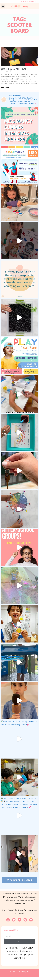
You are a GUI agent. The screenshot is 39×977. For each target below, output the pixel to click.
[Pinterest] (25, 920)
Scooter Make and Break (14, 69)
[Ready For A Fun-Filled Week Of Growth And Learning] (19, 355)
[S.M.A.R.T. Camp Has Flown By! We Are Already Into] (19, 700)
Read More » (5, 87)
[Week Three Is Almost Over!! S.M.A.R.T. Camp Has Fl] (19, 662)
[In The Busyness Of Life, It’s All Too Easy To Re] (19, 279)
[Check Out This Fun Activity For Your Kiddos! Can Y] (19, 432)
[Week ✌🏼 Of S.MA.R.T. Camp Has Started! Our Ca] (19, 777)
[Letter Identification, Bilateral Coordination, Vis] (19, 509)
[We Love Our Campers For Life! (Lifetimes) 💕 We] (19, 585)
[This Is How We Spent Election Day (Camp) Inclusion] (19, 240)
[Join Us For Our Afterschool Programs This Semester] (19, 547)
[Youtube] (31, 920)
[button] (3, 6)
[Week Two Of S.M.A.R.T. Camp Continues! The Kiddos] (19, 738)
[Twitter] (19, 920)
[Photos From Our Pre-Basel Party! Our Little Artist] (19, 202)
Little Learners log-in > (29, 1)
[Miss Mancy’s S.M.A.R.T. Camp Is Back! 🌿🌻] (19, 164)
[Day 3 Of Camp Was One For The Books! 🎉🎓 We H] (19, 815)
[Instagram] (8, 920)
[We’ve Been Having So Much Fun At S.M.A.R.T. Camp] (19, 853)
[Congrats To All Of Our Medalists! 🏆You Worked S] (19, 624)
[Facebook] (13, 920)
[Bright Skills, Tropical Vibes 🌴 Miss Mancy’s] (19, 125)
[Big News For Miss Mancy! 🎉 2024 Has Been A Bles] (19, 470)
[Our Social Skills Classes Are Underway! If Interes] (19, 394)
